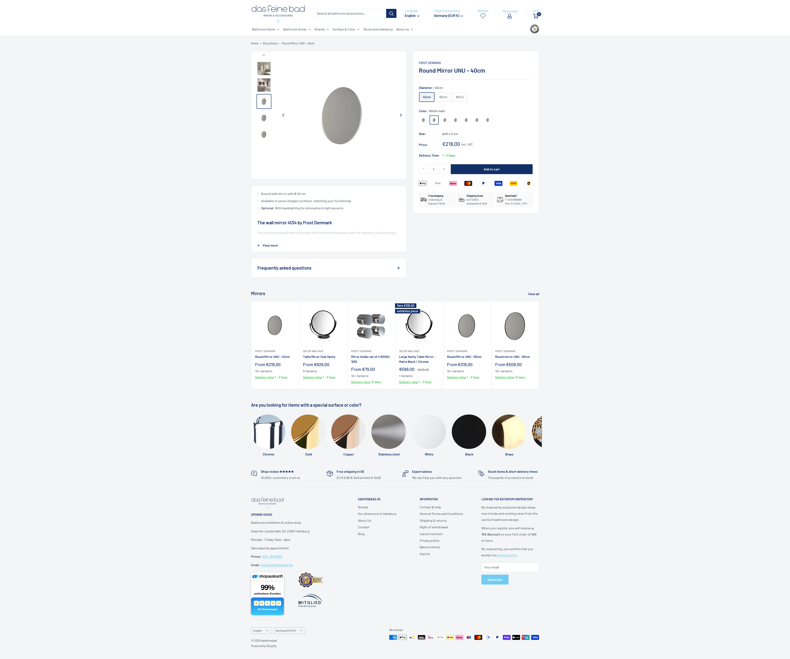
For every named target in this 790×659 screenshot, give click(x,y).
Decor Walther (313, 351)
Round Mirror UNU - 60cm (464, 357)
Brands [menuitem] (320, 29)
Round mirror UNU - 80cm (512, 357)
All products (270, 43)
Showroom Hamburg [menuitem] (378, 29)
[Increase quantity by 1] (443, 169)
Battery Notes (430, 547)
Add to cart (492, 169)
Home (255, 43)
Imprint (425, 554)
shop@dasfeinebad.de (277, 565)
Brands (363, 507)
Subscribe (495, 579)
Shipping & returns (433, 520)
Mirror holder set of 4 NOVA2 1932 (370, 359)
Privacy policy (429, 540)
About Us (364, 520)
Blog (361, 534)
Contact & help (430, 507)
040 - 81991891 (272, 556)
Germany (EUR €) (285, 630)
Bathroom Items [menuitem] (263, 29)
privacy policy (507, 555)
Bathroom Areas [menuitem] (295, 29)
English (257, 630)
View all (534, 294)
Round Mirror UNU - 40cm (272, 357)
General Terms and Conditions (441, 514)
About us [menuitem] (402, 29)
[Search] (391, 13)
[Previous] (283, 115)
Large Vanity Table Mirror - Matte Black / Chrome (417, 359)
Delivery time (264, 377)
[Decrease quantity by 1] (423, 169)
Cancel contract (431, 534)
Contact (363, 527)
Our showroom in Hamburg (377, 514)
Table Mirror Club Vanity (319, 357)
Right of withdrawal (434, 527)
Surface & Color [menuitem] (344, 29)
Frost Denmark (430, 63)
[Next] (401, 115)
